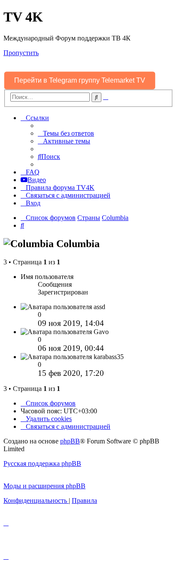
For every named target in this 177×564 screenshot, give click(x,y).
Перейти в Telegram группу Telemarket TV (80, 80)
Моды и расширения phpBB (44, 486)
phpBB (70, 441)
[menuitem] (66, 133)
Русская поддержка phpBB (42, 463)
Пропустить (21, 52)
